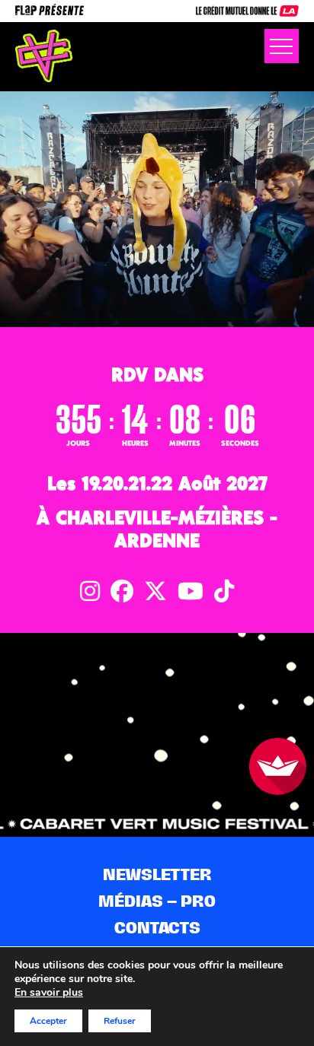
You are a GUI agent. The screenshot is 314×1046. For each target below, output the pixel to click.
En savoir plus (48, 993)
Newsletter (157, 874)
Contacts (157, 927)
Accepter (48, 1021)
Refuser (120, 1021)
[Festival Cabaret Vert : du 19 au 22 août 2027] (43, 56)
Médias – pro (157, 901)
